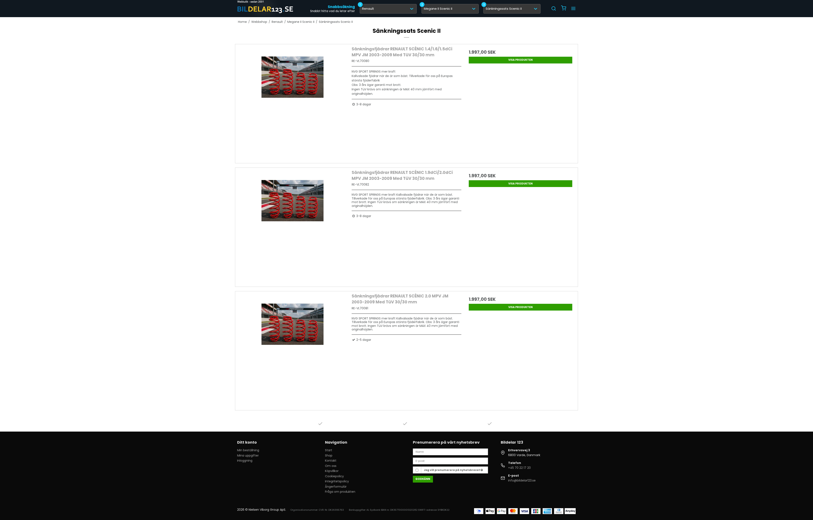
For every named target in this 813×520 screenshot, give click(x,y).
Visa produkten (520, 60)
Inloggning (244, 460)
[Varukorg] (563, 9)
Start (328, 450)
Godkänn (422, 479)
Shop (328, 455)
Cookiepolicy (334, 476)
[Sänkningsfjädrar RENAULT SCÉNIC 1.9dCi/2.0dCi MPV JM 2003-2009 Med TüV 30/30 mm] (292, 224)
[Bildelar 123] (265, 8)
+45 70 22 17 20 (519, 468)
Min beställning (248, 450)
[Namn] (450, 452)
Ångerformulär (336, 486)
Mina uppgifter (248, 455)
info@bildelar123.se (522, 480)
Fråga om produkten (340, 492)
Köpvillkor (332, 471)
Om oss (330, 466)
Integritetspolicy (337, 481)
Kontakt (330, 460)
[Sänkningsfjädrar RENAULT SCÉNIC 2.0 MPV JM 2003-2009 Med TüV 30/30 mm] (292, 348)
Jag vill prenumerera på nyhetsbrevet (452, 470)
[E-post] (450, 461)
